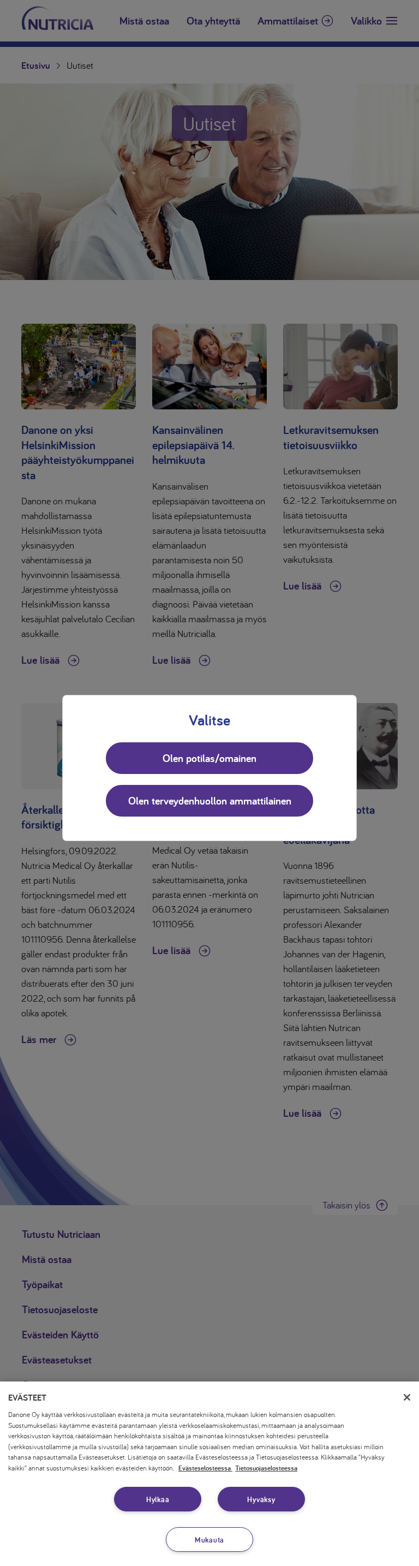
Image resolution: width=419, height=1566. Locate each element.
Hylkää (157, 1499)
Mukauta (209, 1539)
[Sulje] (407, 1397)
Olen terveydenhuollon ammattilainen (209, 801)
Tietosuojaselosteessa (266, 1468)
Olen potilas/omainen (209, 758)
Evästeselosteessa (205, 1468)
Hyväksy (261, 1499)
